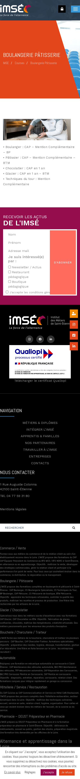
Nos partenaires (40, 443)
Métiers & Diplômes (40, 423)
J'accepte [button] (48, 772)
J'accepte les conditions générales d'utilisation (41, 292)
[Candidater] (74, 313)
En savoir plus (12, 772)
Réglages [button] (30, 772)
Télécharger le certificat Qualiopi (40, 381)
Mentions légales (13, 509)
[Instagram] (29, 339)
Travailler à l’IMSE (40, 450)
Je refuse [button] (67, 772)
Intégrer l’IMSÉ (40, 429)
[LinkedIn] (51, 339)
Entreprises (40, 456)
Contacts (40, 463)
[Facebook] (40, 339)
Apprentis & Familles (40, 436)
